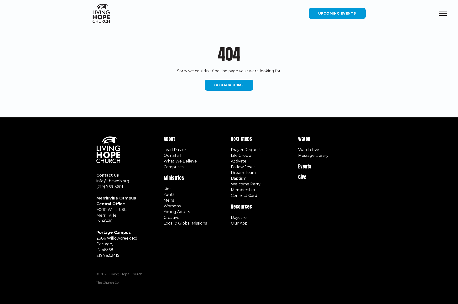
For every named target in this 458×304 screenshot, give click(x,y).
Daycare (239, 217)
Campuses (173, 167)
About (169, 138)
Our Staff (173, 155)
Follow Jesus (243, 167)
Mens (169, 200)
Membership (243, 190)
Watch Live (308, 149)
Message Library (313, 155)
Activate (238, 161)
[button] (443, 13)
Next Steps (241, 138)
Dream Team (243, 172)
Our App (239, 223)
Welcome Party (245, 184)
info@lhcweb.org (112, 181)
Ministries (174, 178)
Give (302, 177)
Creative (171, 217)
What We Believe (180, 161)
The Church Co (107, 282)
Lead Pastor (175, 149)
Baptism (238, 178)
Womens (172, 206)
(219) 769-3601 (109, 186)
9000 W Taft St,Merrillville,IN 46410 (111, 215)
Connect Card (244, 195)
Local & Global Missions (185, 223)
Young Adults (177, 212)
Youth (169, 194)
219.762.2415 (107, 255)
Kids (167, 189)
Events (304, 166)
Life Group (241, 155)
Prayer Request (246, 149)
